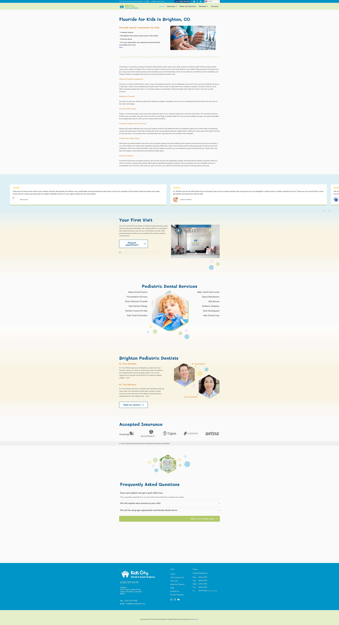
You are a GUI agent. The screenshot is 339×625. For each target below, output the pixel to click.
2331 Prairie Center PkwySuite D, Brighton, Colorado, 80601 (131, 591)
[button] (325, 211)
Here (121, 47)
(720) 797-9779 (182, 1)
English (209, 1)
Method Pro (194, 619)
